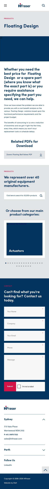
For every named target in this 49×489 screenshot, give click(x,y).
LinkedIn (8, 465)
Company (9, 322)
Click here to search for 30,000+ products (22, 195)
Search (43, 5)
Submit (10, 386)
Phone (9, 346)
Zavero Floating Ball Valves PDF (19, 155)
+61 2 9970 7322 (12, 435)
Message (9, 358)
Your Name (10, 310)
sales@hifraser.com (13, 439)
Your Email (10, 334)
